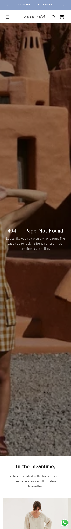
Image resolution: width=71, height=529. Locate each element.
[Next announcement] (64, 5)
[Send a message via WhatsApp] (64, 522)
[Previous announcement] (7, 5)
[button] (7, 17)
